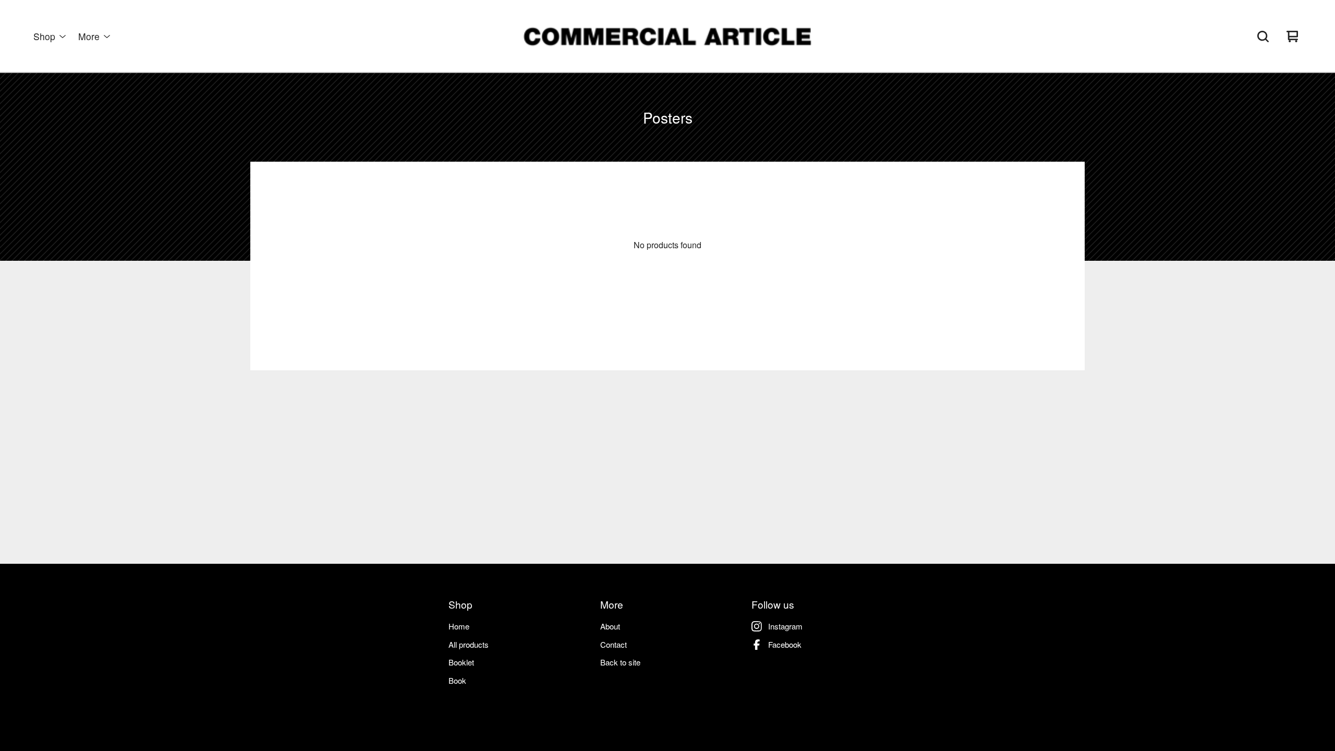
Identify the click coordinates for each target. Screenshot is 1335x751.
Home (458, 626)
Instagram (785, 626)
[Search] (1263, 36)
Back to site (620, 662)
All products (468, 644)
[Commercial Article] (667, 36)
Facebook (785, 644)
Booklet (461, 662)
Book (457, 680)
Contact (613, 644)
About (610, 626)
